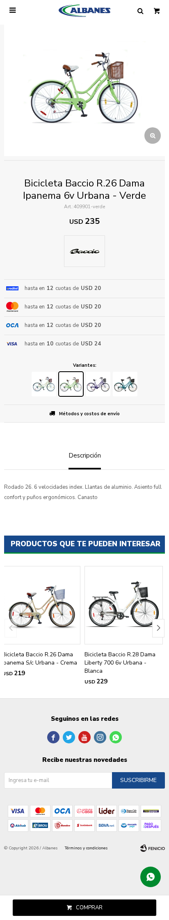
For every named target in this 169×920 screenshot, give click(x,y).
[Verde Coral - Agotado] (125, 384)
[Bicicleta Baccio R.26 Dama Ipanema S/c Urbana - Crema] (41, 605)
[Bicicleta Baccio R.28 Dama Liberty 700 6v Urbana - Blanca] (123, 605)
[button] (158, 628)
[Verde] (71, 384)
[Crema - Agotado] (44, 384)
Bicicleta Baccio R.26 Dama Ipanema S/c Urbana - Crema (39, 659)
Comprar (89, 907)
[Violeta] (98, 384)
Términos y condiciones (86, 848)
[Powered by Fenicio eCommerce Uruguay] (152, 848)
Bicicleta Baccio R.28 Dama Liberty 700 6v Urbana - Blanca (119, 663)
